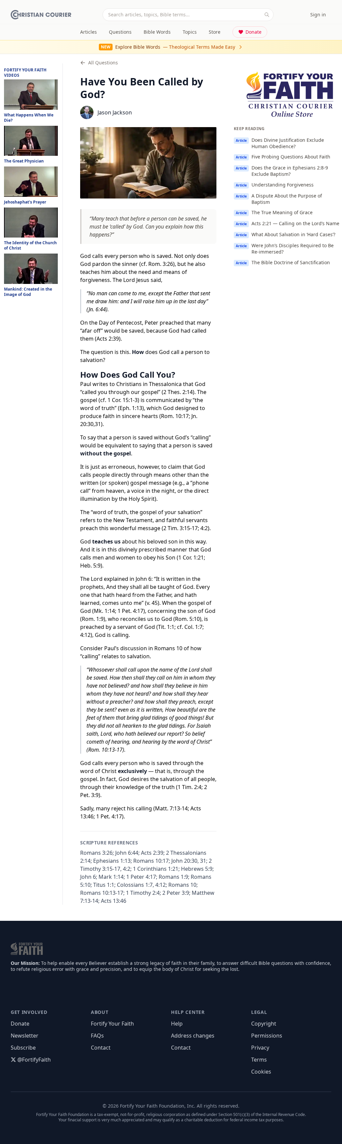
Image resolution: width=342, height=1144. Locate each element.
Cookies (261, 1071)
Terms (259, 1059)
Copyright (263, 1023)
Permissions (266, 1035)
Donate (253, 32)
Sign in (318, 14)
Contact (101, 1047)
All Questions (103, 62)
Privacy (260, 1047)
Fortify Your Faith (112, 1023)
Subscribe (23, 1047)
